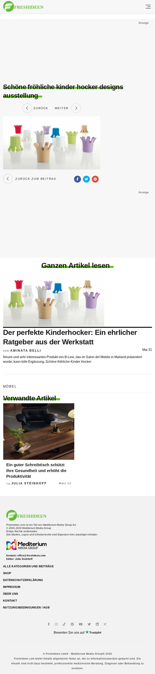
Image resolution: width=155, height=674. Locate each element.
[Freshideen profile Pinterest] (73, 624)
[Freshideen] (23, 6)
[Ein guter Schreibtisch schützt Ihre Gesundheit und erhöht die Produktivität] (38, 431)
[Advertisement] (77, 49)
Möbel (10, 386)
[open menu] (148, 7)
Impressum (12, 586)
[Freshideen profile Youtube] (81, 624)
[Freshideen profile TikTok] (65, 624)
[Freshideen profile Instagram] (57, 624)
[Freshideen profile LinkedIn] (98, 624)
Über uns (10, 593)
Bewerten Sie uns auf (69, 632)
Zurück (40, 108)
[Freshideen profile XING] (105, 624)
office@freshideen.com (31, 555)
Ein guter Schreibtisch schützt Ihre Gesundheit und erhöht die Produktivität (36, 471)
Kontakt (10, 600)
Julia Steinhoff (29, 483)
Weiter (63, 108)
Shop (7, 573)
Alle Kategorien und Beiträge (28, 566)
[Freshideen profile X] (90, 624)
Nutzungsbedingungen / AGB (26, 607)
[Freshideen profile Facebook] (49, 624)
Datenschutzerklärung (23, 580)
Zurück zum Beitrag (34, 178)
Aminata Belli (25, 350)
